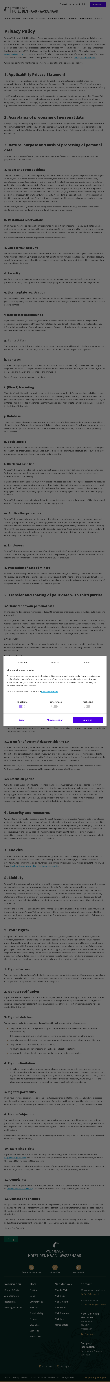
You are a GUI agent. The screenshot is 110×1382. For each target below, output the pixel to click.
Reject (22, 719)
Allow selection (55, 719)
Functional (22, 701)
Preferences (55, 701)
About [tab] (87, 662)
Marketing (87, 701)
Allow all (87, 719)
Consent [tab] (22, 662)
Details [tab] (55, 662)
